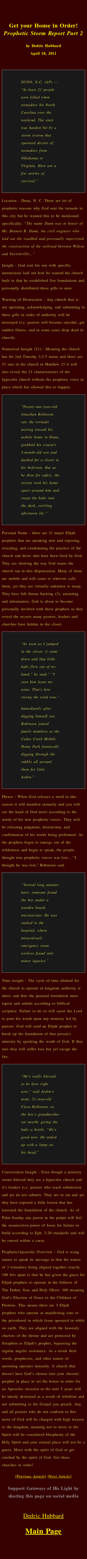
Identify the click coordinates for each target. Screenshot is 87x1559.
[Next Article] (60, 1476)
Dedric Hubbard (43, 1515)
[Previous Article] (30, 1476)
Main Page (43, 1530)
